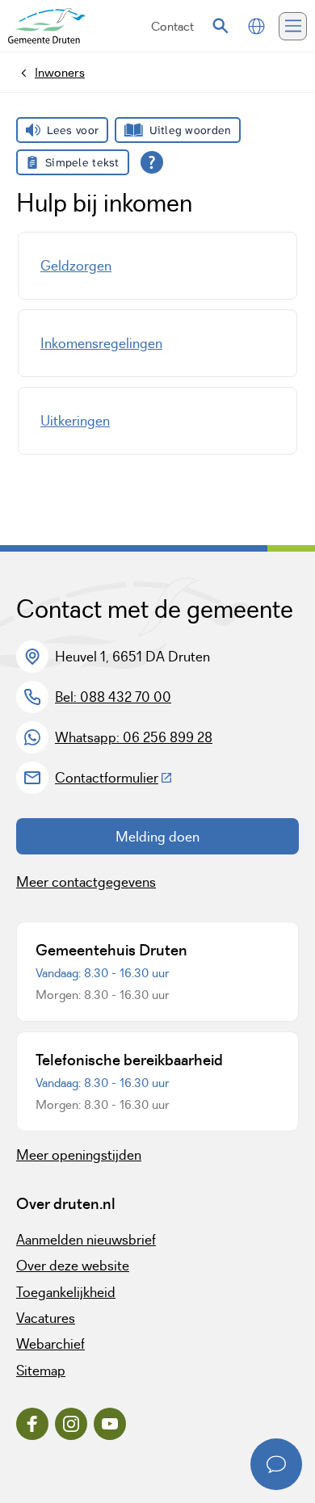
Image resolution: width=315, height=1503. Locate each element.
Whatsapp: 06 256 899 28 (133, 737)
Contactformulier (114, 778)
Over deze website (72, 1265)
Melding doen (158, 837)
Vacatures (45, 1318)
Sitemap (40, 1370)
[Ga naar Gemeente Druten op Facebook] (32, 1424)
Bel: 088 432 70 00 (113, 697)
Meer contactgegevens (86, 882)
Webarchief (50, 1344)
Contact (172, 26)
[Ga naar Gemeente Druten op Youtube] (110, 1424)
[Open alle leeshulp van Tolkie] (152, 162)
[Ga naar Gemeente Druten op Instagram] (71, 1424)
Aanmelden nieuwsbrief (86, 1240)
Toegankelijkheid (66, 1292)
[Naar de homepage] (47, 26)
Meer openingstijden (78, 1155)
